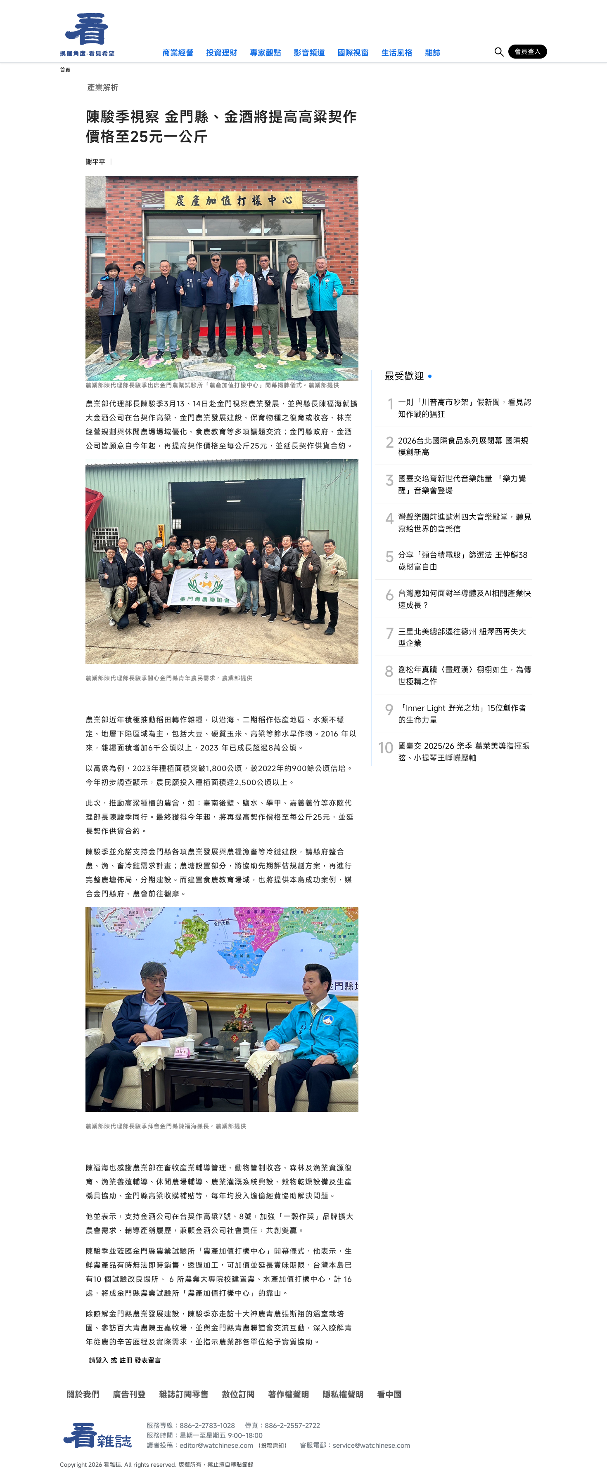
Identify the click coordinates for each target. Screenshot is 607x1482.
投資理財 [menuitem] (221, 53)
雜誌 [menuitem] (433, 53)
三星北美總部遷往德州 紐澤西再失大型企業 (462, 637)
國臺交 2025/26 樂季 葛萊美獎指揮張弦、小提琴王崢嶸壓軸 (464, 752)
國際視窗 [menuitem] (353, 53)
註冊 (126, 1360)
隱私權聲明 (343, 1394)
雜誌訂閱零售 (184, 1394)
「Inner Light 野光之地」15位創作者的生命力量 (462, 714)
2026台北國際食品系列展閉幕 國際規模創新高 (463, 446)
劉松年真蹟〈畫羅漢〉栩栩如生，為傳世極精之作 (464, 675)
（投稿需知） (272, 1445)
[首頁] (84, 29)
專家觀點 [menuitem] (265, 53)
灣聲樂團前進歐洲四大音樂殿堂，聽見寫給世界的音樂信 (464, 523)
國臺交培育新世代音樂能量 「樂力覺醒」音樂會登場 (462, 484)
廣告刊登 (129, 1394)
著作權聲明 (288, 1394)
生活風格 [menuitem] (397, 53)
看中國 (389, 1394)
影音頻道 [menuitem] (309, 53)
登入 (102, 1360)
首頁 (65, 69)
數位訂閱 (238, 1394)
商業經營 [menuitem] (178, 53)
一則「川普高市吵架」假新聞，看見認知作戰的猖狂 (464, 408)
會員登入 (528, 51)
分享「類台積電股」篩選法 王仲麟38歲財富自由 (463, 561)
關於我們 (83, 1394)
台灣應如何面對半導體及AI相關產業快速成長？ (464, 599)
